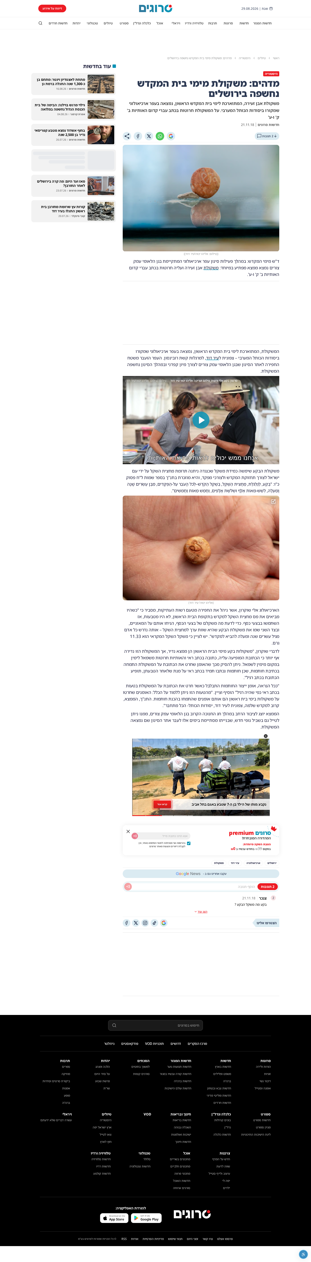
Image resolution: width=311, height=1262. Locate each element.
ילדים (226, 1188)
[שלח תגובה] (128, 886)
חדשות (244, 23)
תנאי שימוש (175, 1239)
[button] (266, 736)
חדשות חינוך (183, 1142)
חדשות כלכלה (222, 1134)
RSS (124, 1239)
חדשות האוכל (181, 1181)
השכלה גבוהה (182, 1127)
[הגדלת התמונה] (273, 501)
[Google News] (164, 923)
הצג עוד (202, 912)
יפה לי (226, 1181)
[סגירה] (128, 831)
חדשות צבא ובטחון (219, 1088)
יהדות (77, 23)
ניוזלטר (109, 1043)
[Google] (171, 136)
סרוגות (228, 23)
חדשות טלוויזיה (101, 1159)
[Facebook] (138, 136)
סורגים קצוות (141, 1074)
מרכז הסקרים (197, 1043)
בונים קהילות (222, 1120)
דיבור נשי (265, 1081)
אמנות (66, 1088)
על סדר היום (102, 1074)
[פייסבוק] (126, 923)
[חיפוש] (40, 23)
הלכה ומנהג (102, 1067)
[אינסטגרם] (145, 923)
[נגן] (201, 420)
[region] (201, 420)
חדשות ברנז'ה (182, 1081)
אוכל (160, 23)
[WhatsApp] (160, 136)
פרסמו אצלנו (225, 1239)
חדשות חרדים (58, 23)
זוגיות (267, 1074)
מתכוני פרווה (182, 1173)
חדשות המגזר (262, 23)
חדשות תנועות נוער (179, 1067)
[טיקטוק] (154, 923)
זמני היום (192, 1239)
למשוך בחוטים (140, 1067)
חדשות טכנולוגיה (139, 1166)
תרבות (212, 23)
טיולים (108, 23)
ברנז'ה (227, 1081)
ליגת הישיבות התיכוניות (256, 1134)
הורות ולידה (263, 1067)
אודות (134, 1239)
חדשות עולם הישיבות (178, 1088)
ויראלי (176, 23)
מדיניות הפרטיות (153, 1239)
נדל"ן (227, 1127)
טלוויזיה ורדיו (194, 23)
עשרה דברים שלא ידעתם (56, 1120)
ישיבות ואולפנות (181, 1134)
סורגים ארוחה (181, 1188)
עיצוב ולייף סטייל (219, 1173)
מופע (67, 1095)
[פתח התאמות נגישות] (303, 1254)
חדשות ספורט (262, 1120)
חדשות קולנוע (102, 1173)
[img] (201, 548)
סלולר (146, 1159)
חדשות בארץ (223, 1067)
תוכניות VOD (154, 1043)
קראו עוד (162, 804)
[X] (149, 136)
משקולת (211, 268)
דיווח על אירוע (52, 8)
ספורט (124, 23)
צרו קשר (207, 1239)
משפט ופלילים (222, 1074)
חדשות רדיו (103, 1166)
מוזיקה (66, 1074)
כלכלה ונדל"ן (142, 23)
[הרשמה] (135, 836)
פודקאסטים (129, 1043)
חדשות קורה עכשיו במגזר (175, 1074)
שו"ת (106, 1088)
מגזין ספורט (263, 1127)
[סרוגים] (192, 1214)
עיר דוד (212, 358)
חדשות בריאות (182, 1120)
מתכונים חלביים (180, 1166)
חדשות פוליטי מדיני (219, 1095)
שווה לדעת (223, 1166)
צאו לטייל (105, 1134)
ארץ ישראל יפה (102, 1127)
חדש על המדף (221, 1159)
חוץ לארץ (105, 1142)
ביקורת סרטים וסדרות (56, 1081)
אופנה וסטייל (263, 1088)
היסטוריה (105, 1120)
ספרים (66, 1067)
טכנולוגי (92, 23)
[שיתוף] (127, 136)
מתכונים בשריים (180, 1159)
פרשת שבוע (102, 1081)
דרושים (176, 1043)
